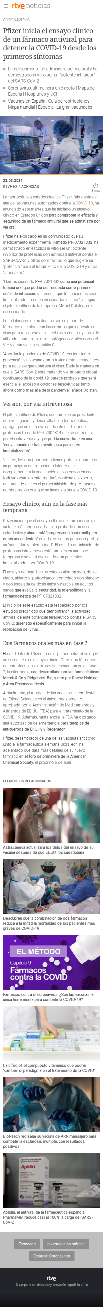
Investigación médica (65, 1244)
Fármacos (27, 1244)
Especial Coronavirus (51, 1256)
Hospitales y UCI (41, 94)
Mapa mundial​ (22, 107)
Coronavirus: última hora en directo (42, 88)
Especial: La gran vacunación (66, 107)
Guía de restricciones (69, 101)
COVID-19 (84, 203)
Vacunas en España (26, 101)
